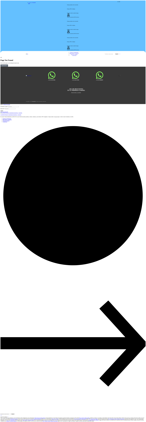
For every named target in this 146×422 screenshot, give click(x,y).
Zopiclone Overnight (37, 418)
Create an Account (6, 104)
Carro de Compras (6, 120)
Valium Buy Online (54, 418)
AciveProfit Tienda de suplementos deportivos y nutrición (10, 114)
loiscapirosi (34, 101)
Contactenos (5, 121)
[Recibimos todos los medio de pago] (68, 28)
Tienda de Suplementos (7, 118)
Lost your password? (4, 111)
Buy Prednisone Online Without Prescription (116, 418)
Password (2, 108)
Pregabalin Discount (14, 418)
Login (2, 110)
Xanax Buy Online (94, 418)
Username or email (4, 106)
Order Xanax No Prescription (40, 417)
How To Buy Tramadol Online (28, 419)
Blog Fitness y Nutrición (7, 119)
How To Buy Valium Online (84, 417)
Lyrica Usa (12, 419)
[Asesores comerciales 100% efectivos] (68, 16)
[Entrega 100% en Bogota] (68, 7)
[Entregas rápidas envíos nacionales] (68, 3)
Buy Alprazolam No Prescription (80, 418)
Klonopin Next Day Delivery (93, 419)
